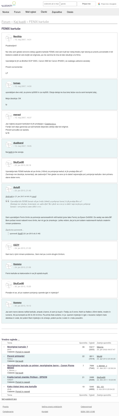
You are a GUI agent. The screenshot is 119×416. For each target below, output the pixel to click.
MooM (99, 356)
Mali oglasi (31, 11)
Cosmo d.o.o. (50, 123)
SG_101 (100, 386)
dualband (18, 142)
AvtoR (16, 187)
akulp (9, 389)
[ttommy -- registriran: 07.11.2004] (9, 265)
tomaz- (17, 83)
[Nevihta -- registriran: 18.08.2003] (9, 38)
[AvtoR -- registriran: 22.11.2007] (9, 189)
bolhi (11, 152)
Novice (5, 11)
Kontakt (45, 411)
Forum (17, 11)
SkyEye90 (18, 162)
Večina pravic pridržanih (52, 406)
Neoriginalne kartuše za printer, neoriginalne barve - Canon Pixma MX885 (40, 366)
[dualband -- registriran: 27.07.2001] (9, 144)
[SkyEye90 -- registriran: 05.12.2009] (9, 163)
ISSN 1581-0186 (88, 411)
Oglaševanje (8, 411)
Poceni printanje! (16, 356)
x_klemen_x (11, 370)
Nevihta (17, 36)
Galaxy (10, 358)
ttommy (17, 264)
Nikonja (100, 347)
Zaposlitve (57, 11)
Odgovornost (86, 406)
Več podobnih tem (9, 399)
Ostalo (70, 11)
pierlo (9, 349)
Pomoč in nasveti (22, 351)
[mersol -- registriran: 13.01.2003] (9, 116)
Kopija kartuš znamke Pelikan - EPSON (27, 377)
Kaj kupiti (19, 361)
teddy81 (10, 379)
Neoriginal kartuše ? (17, 346)
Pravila (6, 406)
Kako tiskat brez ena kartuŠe (22, 386)
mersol (17, 114)
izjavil (34, 196)
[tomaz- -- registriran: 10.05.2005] (9, 84)
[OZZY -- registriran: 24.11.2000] (9, 246)
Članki (44, 11)
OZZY (16, 245)
